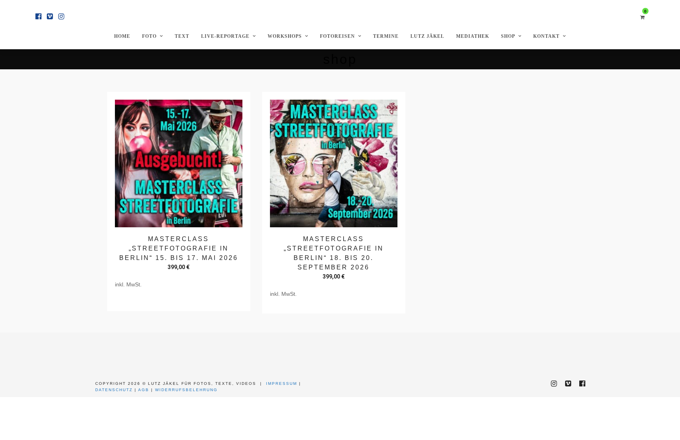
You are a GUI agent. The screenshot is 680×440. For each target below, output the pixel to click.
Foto (149, 36)
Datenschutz (114, 390)
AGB (143, 390)
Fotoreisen (337, 36)
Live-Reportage (225, 36)
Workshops (285, 36)
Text (182, 36)
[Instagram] (61, 16)
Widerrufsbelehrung (186, 390)
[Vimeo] (50, 16)
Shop (508, 36)
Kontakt (546, 36)
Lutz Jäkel (427, 36)
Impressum (281, 383)
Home (122, 36)
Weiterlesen (179, 300)
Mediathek (472, 36)
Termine (386, 36)
